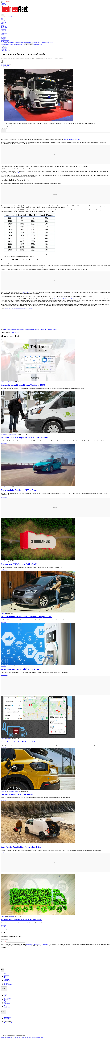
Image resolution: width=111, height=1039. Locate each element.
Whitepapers (36, 42)
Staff (9, 738)
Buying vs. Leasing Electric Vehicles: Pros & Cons (20, 669)
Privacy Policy (4, 1037)
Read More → (4, 390)
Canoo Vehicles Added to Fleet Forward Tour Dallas (21, 847)
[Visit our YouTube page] (4, 933)
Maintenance (4, 26)
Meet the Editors (9, 44)
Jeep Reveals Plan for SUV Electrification (17, 794)
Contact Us (22, 44)
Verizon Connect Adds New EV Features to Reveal (20, 742)
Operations (3, 29)
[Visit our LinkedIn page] (1, 933)
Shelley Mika (11, 916)
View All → (3, 926)
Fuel (2, 18)
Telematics (3, 37)
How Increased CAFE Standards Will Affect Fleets (20, 564)
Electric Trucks (40, 329)
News (15, 1)
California (49, 329)
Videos (11, 42)
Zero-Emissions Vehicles (10, 329)
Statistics (31, 42)
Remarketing (4, 31)
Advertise (3, 44)
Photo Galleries (17, 42)
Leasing (2, 23)
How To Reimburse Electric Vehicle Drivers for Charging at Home (26, 617)
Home (2, 50)
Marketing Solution (37, 44)
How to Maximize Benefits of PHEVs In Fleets (18, 490)
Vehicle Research (5, 40)
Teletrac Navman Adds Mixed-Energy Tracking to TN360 (23, 385)
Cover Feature (6, 1)
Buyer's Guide (49, 42)
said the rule (26, 292)
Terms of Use (11, 1037)
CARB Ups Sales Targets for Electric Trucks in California (18, 308)
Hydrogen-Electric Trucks (30, 329)
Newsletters (3, 4)
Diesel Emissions (20, 329)
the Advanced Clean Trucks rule (72, 139)
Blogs (8, 42)
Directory (43, 42)
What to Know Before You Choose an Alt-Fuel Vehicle (21, 920)
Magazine (27, 42)
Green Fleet (3, 20)
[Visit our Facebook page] (3, 933)
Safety (2, 34)
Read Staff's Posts (5, 65)
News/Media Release (10, 381)
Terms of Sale (17, 1037)
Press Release (16, 44)
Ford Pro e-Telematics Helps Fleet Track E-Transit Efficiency (24, 437)
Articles (12, 1)
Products (23, 42)
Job (40, 42)
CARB (18, 172)
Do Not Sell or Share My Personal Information (32, 1037)
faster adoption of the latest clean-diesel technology (65, 298)
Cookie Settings (29, 44)
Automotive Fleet (15, 332)
